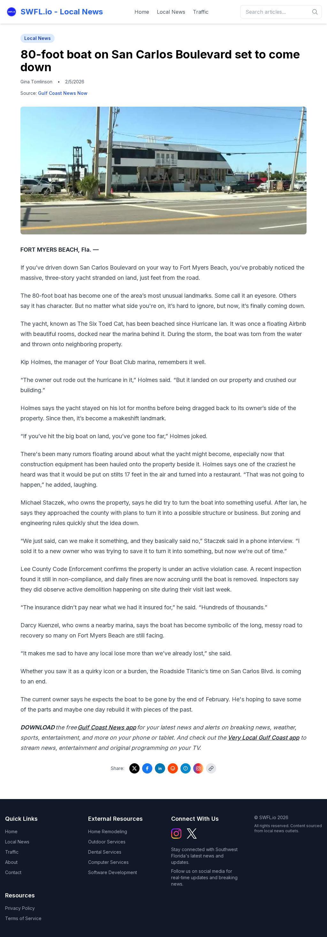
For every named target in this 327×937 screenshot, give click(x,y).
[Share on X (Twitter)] (134, 768)
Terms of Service (23, 918)
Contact (13, 872)
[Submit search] (315, 12)
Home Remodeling (107, 831)
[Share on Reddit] (173, 768)
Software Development (112, 872)
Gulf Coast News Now (62, 93)
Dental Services (104, 852)
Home (141, 12)
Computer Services (108, 862)
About (11, 862)
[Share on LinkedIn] (160, 768)
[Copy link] (211, 768)
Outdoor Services (106, 841)
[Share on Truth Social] (185, 768)
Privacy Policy (20, 908)
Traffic (201, 12)
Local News (171, 12)
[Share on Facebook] (147, 768)
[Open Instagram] (198, 768)
